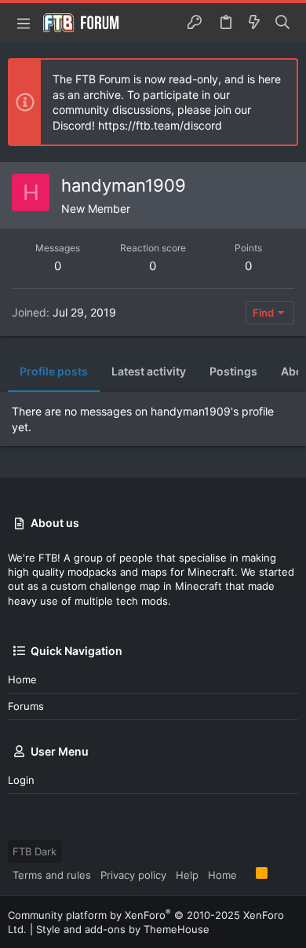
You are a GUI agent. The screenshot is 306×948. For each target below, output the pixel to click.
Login (21, 780)
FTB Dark (34, 851)
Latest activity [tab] (148, 371)
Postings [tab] (233, 371)
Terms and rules (52, 875)
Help (187, 875)
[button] (23, 23)
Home (22, 679)
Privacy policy (133, 875)
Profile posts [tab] (54, 371)
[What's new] (254, 23)
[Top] (246, 874)
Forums (26, 706)
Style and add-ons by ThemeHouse (122, 929)
